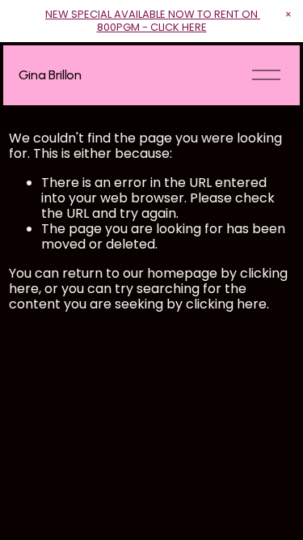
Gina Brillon (50, 75)
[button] (288, 14)
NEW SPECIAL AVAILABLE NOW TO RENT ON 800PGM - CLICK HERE (152, 20)
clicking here (226, 304)
